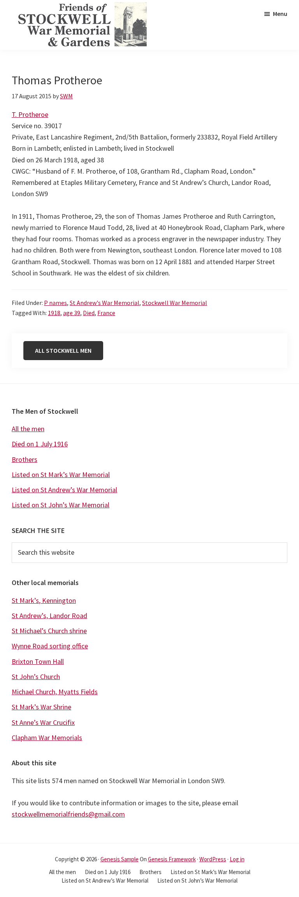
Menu (280, 13)
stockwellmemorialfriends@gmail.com (68, 814)
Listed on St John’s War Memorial (60, 504)
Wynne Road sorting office (50, 645)
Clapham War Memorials (47, 737)
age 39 (71, 313)
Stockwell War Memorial (174, 303)
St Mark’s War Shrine (41, 706)
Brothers (24, 459)
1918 (54, 313)
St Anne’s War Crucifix (43, 722)
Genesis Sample (119, 859)
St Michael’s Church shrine (49, 630)
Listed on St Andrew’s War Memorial (64, 489)
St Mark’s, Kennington (44, 600)
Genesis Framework (172, 859)
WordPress (212, 859)
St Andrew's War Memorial (104, 303)
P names (55, 303)
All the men (28, 428)
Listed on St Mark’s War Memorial (61, 474)
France (106, 313)
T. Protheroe (30, 114)
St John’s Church (36, 676)
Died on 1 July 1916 (40, 443)
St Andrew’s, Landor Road (49, 615)
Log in (237, 859)
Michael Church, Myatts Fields (55, 691)
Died (89, 313)
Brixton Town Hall (38, 661)
